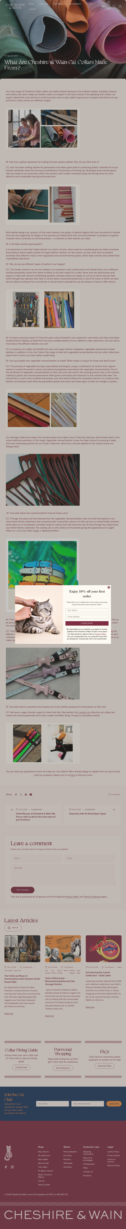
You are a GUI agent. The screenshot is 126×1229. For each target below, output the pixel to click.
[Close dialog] (109, 587)
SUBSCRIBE (87, 623)
